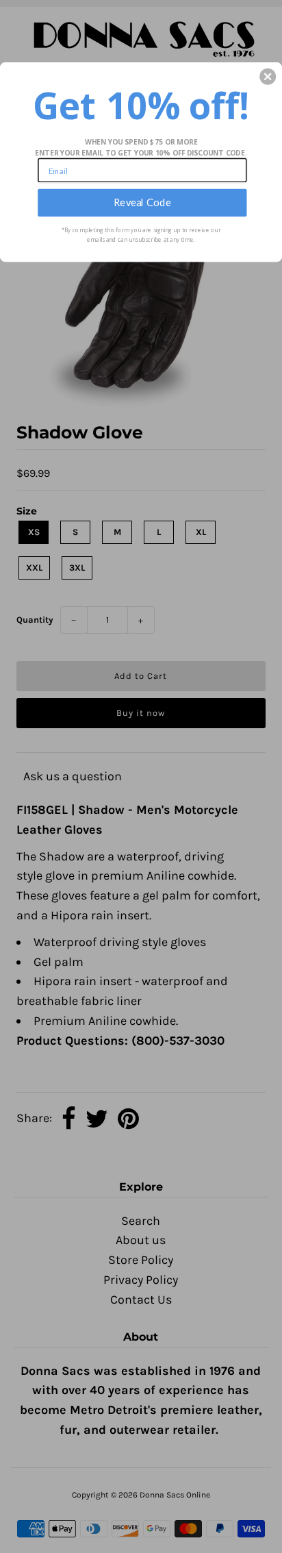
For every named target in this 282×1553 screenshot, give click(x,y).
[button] (267, 76)
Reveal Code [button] (142, 202)
